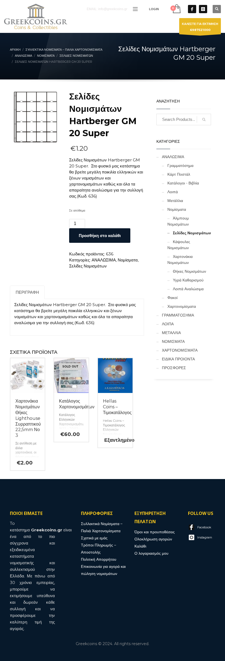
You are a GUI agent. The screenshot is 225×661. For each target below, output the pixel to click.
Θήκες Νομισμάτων (189, 271)
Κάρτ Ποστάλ (178, 174)
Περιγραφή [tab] (27, 292)
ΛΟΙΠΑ (168, 323)
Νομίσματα (128, 260)
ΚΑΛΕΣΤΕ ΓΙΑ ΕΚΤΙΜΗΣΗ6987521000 (200, 27)
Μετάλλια (175, 200)
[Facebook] (192, 9)
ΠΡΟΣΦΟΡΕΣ (174, 367)
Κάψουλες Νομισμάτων (178, 244)
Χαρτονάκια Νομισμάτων (180, 259)
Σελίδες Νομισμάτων (88, 266)
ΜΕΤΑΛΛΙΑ (171, 332)
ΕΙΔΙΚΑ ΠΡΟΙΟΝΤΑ (178, 359)
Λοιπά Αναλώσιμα (188, 288)
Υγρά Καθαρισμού (188, 280)
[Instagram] (203, 9)
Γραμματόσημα (180, 165)
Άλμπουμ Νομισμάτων (178, 221)
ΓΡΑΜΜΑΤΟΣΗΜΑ (178, 315)
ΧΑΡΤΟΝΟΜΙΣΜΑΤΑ (180, 350)
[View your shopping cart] (176, 9)
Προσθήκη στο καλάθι (100, 235)
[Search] (204, 119)
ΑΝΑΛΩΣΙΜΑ (104, 260)
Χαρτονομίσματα (181, 306)
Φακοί (172, 297)
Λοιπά (172, 191)
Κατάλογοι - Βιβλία (183, 183)
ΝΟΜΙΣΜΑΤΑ (173, 341)
